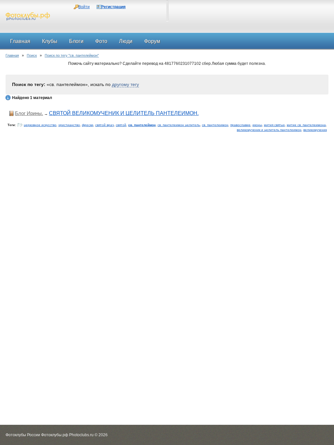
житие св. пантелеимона (306, 125)
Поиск (32, 55)
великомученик (315, 130)
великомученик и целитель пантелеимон (269, 130)
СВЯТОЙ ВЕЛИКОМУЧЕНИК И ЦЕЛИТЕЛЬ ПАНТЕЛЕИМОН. (124, 113)
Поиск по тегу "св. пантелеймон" (72, 55)
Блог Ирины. (29, 113)
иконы (257, 125)
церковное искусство (40, 125)
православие (240, 125)
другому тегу (125, 84)
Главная (12, 55)
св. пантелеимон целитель (179, 125)
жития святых (274, 125)
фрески (87, 125)
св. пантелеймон (142, 125)
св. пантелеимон (215, 125)
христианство (69, 125)
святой (121, 125)
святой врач (104, 125)
